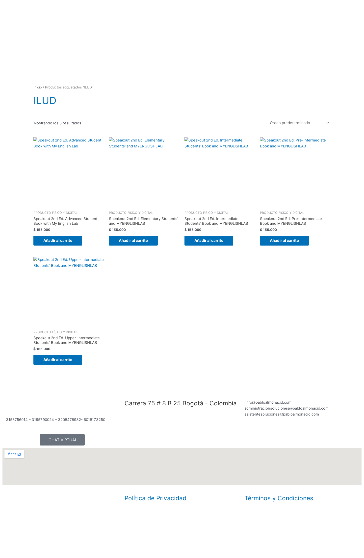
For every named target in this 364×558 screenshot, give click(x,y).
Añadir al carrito (57, 240)
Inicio (37, 87)
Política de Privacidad (155, 498)
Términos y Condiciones (278, 498)
